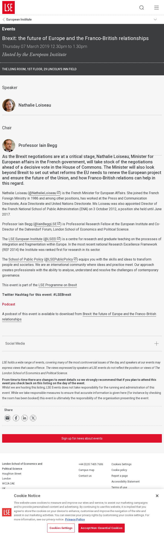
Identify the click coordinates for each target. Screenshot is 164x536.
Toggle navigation (158, 19)
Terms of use (119, 487)
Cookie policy (119, 470)
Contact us (85, 475)
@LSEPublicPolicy (59, 259)
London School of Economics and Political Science (8, 7)
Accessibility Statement (125, 481)
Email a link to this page (7, 418)
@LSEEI (50, 239)
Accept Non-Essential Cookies (101, 528)
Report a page (119, 475)
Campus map (86, 470)
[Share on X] (33, 418)
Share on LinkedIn (24, 418)
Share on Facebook (16, 418)
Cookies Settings (121, 464)
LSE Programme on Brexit (57, 285)
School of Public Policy (26, 259)
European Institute (19, 19)
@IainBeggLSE (45, 224)
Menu (156, 7)
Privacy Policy (75, 519)
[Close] (157, 495)
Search (141, 7)
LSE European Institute (25, 239)
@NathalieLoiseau (42, 193)
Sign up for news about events (82, 438)
